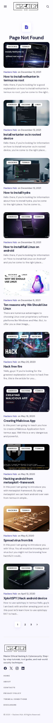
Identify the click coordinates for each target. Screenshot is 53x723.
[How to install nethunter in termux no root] (26, 55)
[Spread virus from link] (26, 519)
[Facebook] (5, 668)
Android (12, 105)
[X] (11, 668)
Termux (26, 47)
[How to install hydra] (26, 171)
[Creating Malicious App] (26, 399)
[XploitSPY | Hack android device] (26, 576)
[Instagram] (17, 668)
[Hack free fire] (26, 345)
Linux (38, 105)
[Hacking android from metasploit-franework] (26, 457)
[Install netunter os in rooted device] (26, 113)
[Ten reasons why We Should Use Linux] (26, 283)
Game (24, 336)
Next (37, 624)
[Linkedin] (23, 668)
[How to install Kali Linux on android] (26, 225)
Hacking (12, 47)
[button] (5, 6)
